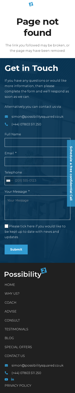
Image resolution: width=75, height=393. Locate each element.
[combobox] (9, 180)
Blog (9, 338)
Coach (10, 302)
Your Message (16, 191)
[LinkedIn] (12, 379)
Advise (11, 311)
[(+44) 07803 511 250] (8, 124)
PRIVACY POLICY (18, 385)
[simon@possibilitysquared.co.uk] (8, 116)
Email (9, 153)
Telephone (13, 172)
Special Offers (18, 347)
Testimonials (16, 329)
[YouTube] (6, 379)
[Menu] (69, 6)
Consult (12, 320)
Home (10, 285)
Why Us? (12, 293)
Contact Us (15, 356)
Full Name (13, 134)
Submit (16, 249)
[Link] (18, 6)
